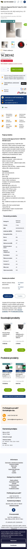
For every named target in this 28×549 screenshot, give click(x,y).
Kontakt (14, 467)
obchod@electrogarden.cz (11, 102)
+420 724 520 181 (9, 100)
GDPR (14, 471)
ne (16, 247)
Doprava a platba (14, 464)
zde (10, 537)
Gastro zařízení (14, 480)
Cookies (14, 472)
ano (17, 240)
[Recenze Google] (23, 89)
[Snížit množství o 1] (8, 71)
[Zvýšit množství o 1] (8, 69)
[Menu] (24, 1)
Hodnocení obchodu (14, 469)
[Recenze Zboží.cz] (21, 93)
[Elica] (23, 83)
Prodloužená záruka (17, 311)
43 (16, 267)
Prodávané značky (14, 488)
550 (17, 270)
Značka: (4, 17)
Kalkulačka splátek (8, 60)
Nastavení (13, 540)
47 (16, 243)
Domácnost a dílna (14, 485)
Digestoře (14, 487)
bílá (16, 237)
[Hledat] (18, 1)
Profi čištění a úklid (14, 482)
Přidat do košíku (17, 69)
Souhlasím (13, 545)
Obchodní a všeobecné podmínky (14, 462)
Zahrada (14, 483)
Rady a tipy (14, 466)
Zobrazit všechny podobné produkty (14, 396)
